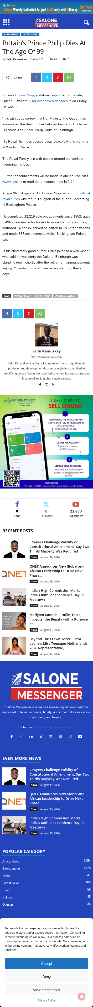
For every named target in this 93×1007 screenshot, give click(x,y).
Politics (7, 897)
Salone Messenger (65, 295)
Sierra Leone (11, 868)
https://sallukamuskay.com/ (46, 357)
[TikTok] (42, 737)
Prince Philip (24, 95)
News (34, 557)
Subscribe (76, 502)
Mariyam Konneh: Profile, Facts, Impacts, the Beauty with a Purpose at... (59, 619)
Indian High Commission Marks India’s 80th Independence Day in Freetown (57, 595)
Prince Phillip (22, 295)
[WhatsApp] (69, 77)
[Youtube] (80, 737)
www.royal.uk (12, 182)
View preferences (46, 990)
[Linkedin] (32, 737)
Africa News (11, 34)
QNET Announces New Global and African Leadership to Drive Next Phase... (57, 571)
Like (17, 502)
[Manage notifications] (82, 996)
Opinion (7, 904)
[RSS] (53, 385)
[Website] (62, 737)
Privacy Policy (46, 1000)
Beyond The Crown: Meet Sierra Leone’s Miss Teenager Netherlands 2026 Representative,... (59, 643)
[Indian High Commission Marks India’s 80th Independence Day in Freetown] (14, 597)
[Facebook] (36, 77)
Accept (46, 963)
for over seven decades (50, 101)
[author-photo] (46, 334)
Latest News (30, 34)
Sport (6, 890)
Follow (46, 502)
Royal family (43, 295)
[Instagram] (47, 385)
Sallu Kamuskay (16, 59)
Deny (46, 977)
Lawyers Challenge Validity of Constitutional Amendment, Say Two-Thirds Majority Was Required (60, 546)
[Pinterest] (58, 77)
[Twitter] (47, 77)
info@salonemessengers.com (55, 727)
